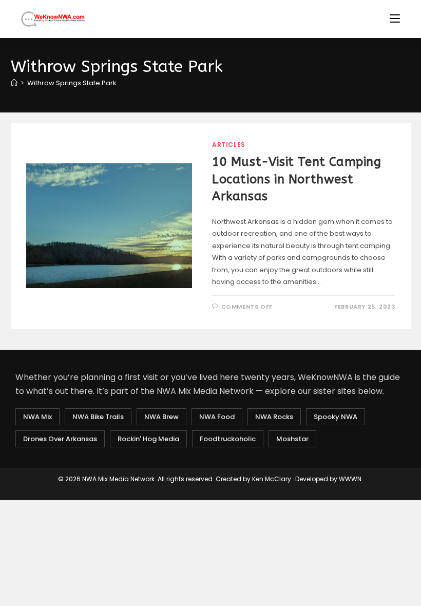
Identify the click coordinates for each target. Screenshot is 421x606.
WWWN (350, 479)
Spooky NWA (335, 417)
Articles (228, 144)
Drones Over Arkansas (60, 439)
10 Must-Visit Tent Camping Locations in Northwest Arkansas (296, 179)
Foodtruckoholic (228, 439)
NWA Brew (161, 417)
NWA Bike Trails (98, 417)
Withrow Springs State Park (72, 83)
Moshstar (292, 439)
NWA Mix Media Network (118, 479)
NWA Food (217, 417)
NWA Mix (37, 417)
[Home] (14, 83)
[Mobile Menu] (395, 18)
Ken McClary (271, 479)
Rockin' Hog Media (148, 439)
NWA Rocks (274, 417)
